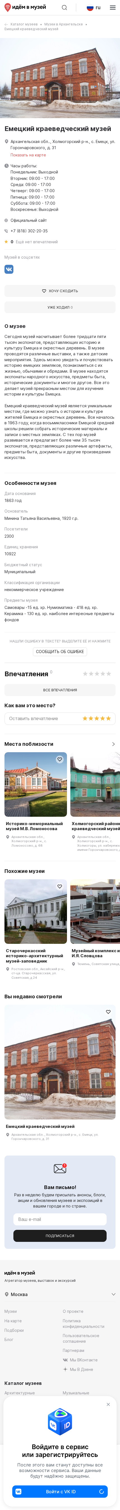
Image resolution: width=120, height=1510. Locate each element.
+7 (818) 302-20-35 (29, 230)
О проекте (73, 1311)
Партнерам (73, 1350)
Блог (8, 1339)
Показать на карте (28, 155)
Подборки (14, 1330)
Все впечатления (60, 690)
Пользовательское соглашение (81, 1338)
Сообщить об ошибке (60, 651)
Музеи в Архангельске (63, 24)
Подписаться (60, 1235)
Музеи (10, 1311)
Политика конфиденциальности (83, 1323)
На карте (13, 1320)
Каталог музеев (24, 24)
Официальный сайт (29, 220)
